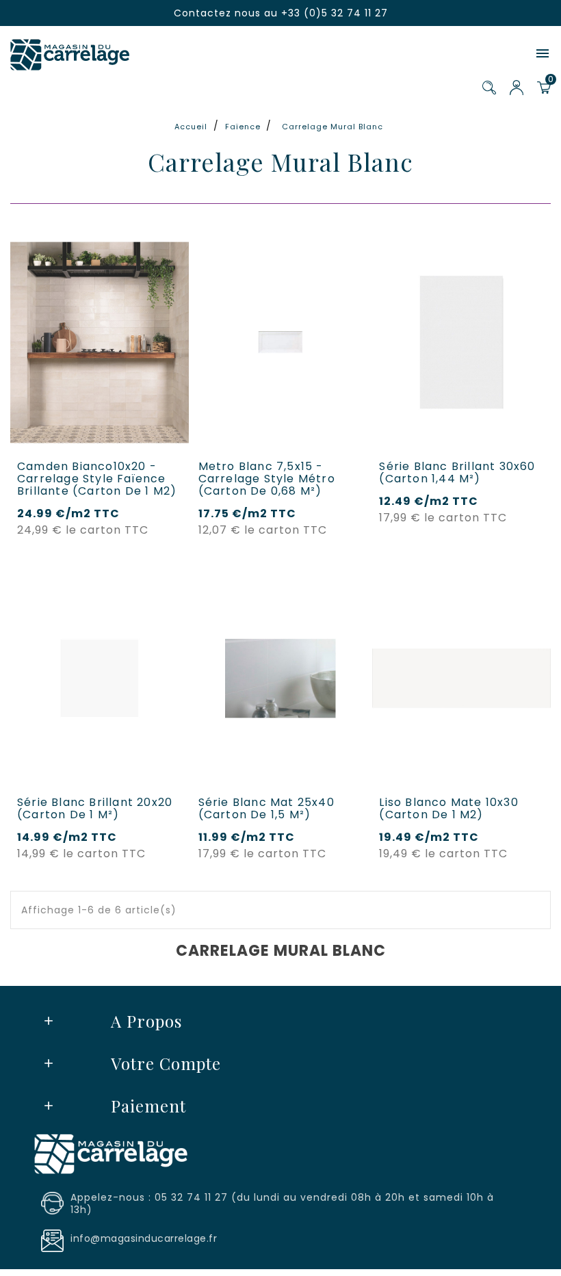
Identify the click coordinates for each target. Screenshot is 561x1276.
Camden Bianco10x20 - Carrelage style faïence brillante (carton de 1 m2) (97, 478)
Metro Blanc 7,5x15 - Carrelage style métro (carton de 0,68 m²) (266, 478)
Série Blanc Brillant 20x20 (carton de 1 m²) (94, 808)
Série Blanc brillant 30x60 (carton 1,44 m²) (457, 472)
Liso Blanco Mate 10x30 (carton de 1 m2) (448, 808)
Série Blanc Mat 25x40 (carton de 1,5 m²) (266, 808)
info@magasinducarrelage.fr (143, 1238)
